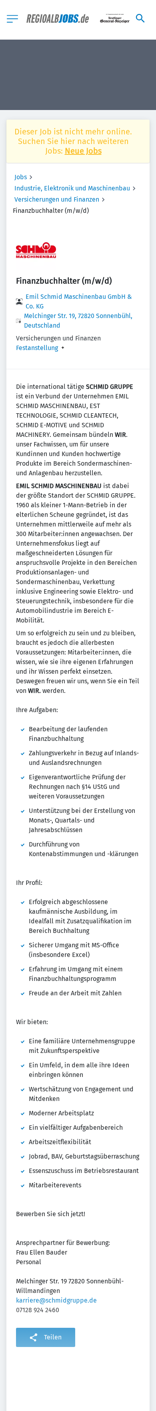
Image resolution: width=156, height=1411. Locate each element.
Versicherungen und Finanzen (56, 199)
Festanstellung (37, 348)
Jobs (20, 177)
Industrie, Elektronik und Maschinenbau (72, 188)
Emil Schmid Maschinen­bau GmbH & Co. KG (79, 301)
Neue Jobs (83, 151)
